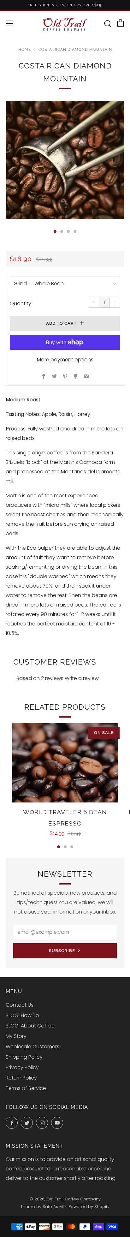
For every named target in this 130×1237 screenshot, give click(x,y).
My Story (16, 1036)
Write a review (82, 678)
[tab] (55, 231)
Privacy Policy (22, 1067)
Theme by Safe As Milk (44, 1206)
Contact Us (19, 1005)
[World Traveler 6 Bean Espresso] (65, 762)
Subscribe (62, 950)
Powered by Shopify (88, 1206)
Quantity (20, 303)
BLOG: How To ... (24, 1015)
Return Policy (21, 1077)
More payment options (65, 359)
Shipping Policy (24, 1057)
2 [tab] (65, 846)
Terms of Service (26, 1088)
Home (24, 49)
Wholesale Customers (32, 1046)
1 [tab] (58, 846)
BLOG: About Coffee (30, 1025)
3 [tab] (71, 846)
